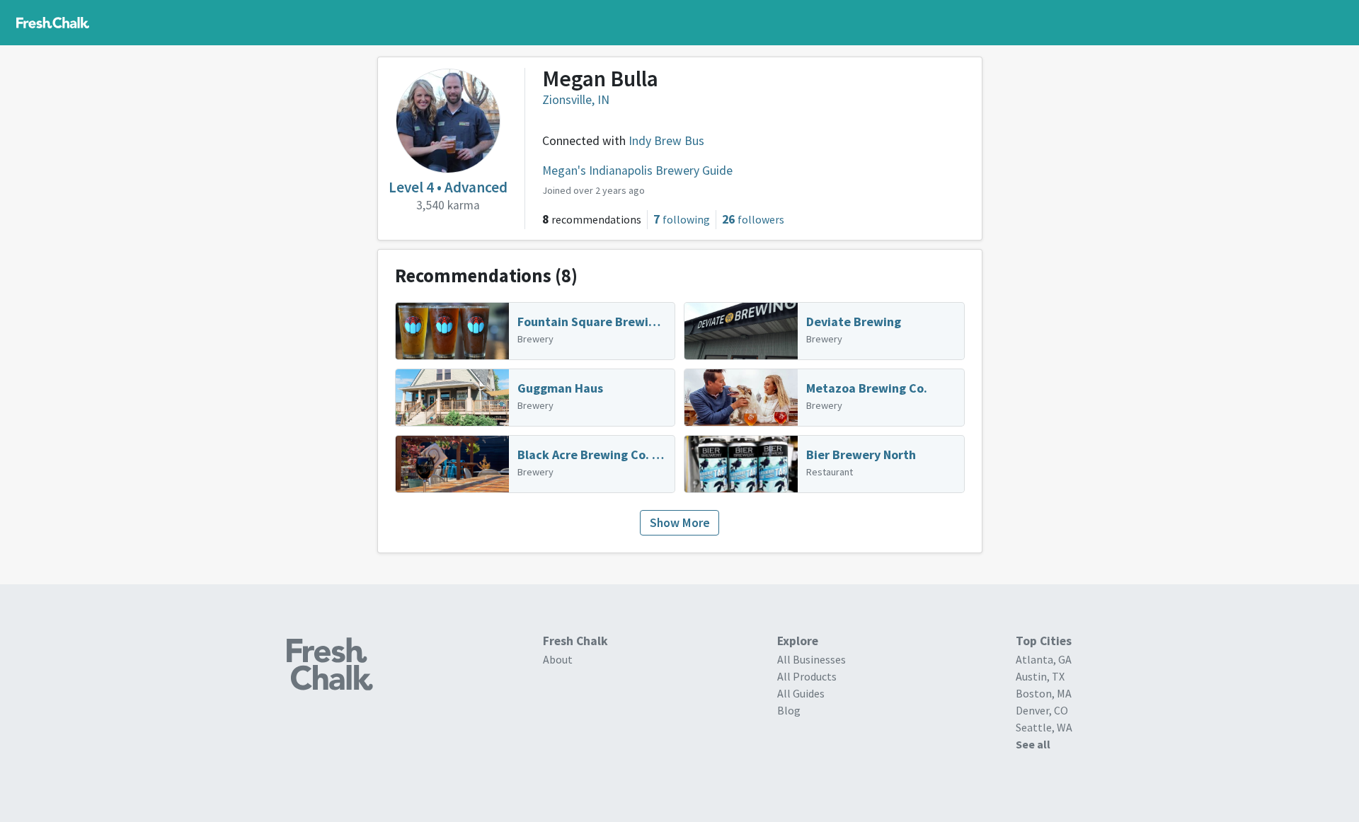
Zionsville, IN (575, 100)
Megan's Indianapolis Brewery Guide (637, 170)
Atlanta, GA (1044, 659)
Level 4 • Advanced (448, 187)
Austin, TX (1040, 676)
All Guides (801, 693)
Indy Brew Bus (666, 141)
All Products (807, 676)
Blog (789, 710)
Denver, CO (1042, 710)
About (558, 659)
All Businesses (811, 659)
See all (1033, 744)
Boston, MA (1044, 693)
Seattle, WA (1044, 727)
